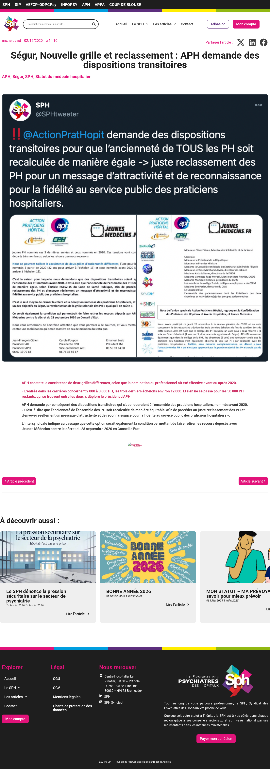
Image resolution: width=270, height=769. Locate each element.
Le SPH (138, 24)
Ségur (17, 76)
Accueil (121, 24)
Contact (187, 24)
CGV (56, 688)
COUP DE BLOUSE (125, 4)
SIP (18, 4)
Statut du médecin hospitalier (63, 76)
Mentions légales (66, 697)
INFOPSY (69, 4)
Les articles (162, 24)
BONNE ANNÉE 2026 (128, 591)
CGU (56, 679)
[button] (241, 42)
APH (86, 4)
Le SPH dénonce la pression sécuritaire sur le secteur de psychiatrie (36, 596)
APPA (100, 4)
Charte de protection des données (72, 708)
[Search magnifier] (94, 24)
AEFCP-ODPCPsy (41, 4)
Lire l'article (75, 614)
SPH (6, 4)
